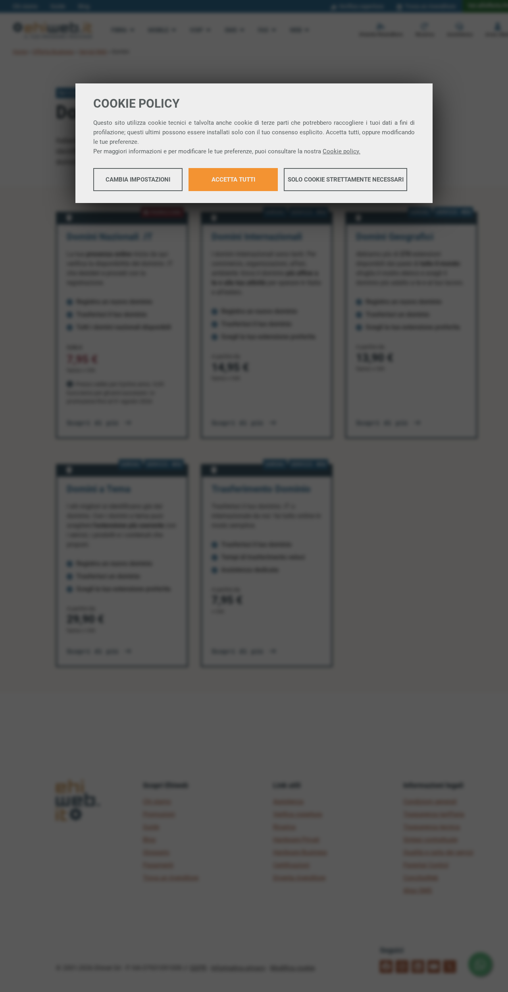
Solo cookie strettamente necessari (346, 179)
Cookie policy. (341, 151)
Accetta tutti (233, 179)
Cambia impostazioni (138, 179)
